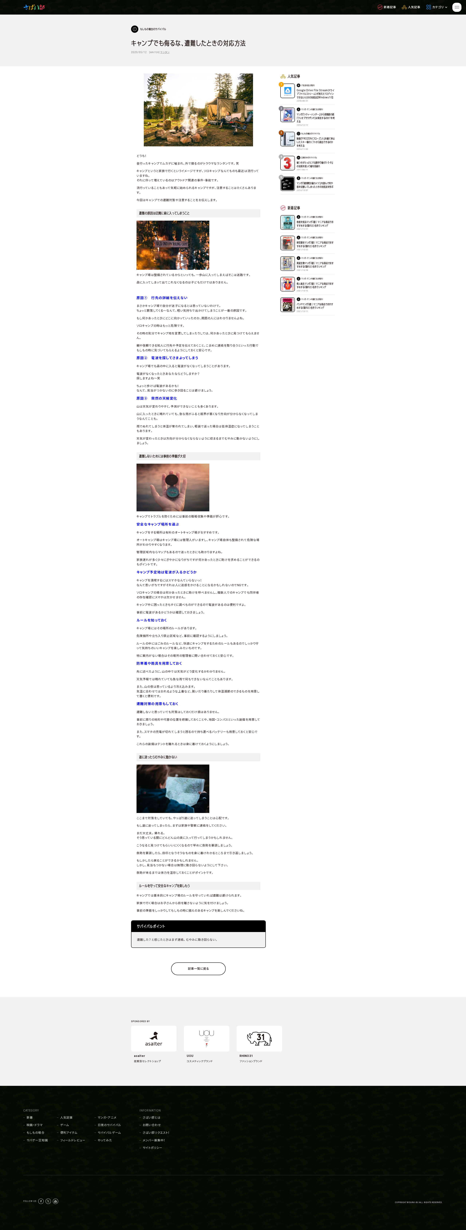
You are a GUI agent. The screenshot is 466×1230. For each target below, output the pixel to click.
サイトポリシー (152, 1148)
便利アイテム (69, 1132)
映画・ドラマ (35, 1125)
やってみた (105, 1140)
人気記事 (66, 1117)
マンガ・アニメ (107, 1117)
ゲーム (64, 1125)
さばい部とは (152, 1117)
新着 (30, 1117)
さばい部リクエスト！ (156, 1132)
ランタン (165, 52)
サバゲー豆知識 (37, 1140)
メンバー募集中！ (154, 1140)
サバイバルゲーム (109, 1132)
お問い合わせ (152, 1125)
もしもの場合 (35, 1132)
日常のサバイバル (109, 1125)
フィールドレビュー (72, 1140)
